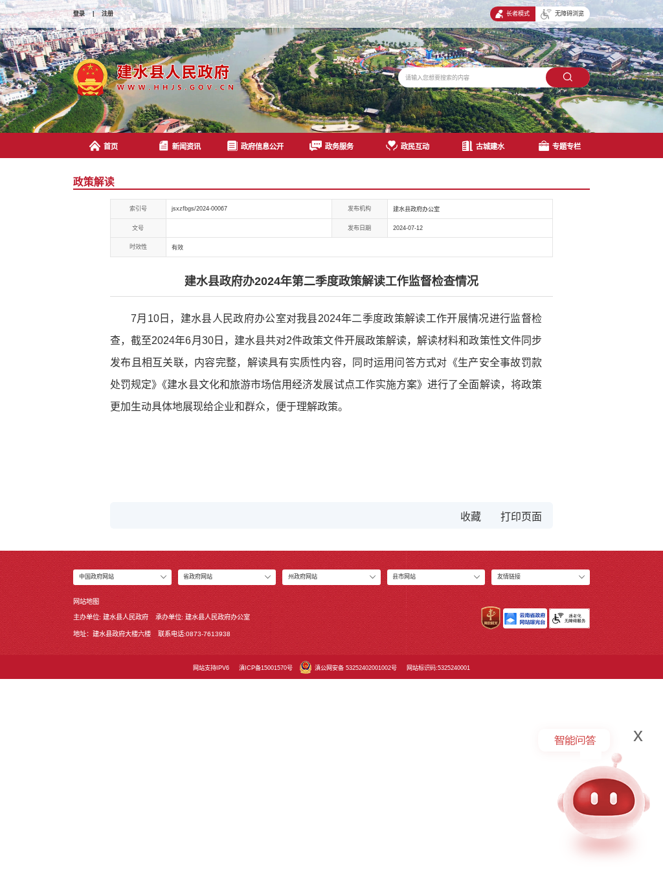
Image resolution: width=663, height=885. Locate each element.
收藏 (470, 516)
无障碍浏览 (569, 13)
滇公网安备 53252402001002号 (356, 668)
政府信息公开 (262, 146)
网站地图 (86, 601)
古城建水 (490, 146)
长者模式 (518, 13)
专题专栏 (566, 146)
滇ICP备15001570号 (266, 668)
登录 (79, 13)
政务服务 (339, 146)
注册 (107, 13)
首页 (111, 146)
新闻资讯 (186, 146)
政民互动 (415, 146)
